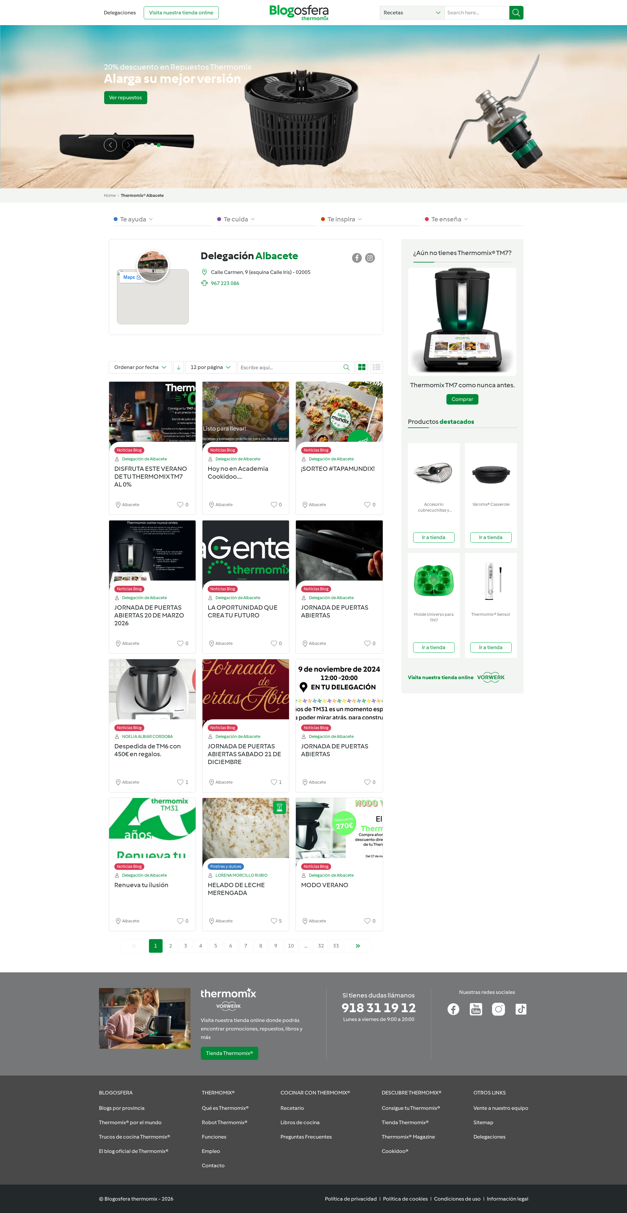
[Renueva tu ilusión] (152, 835)
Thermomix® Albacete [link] (142, 195)
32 (321, 946)
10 (291, 946)
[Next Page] (358, 946)
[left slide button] (110, 145)
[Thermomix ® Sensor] (491, 581)
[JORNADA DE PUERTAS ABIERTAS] (339, 558)
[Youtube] (476, 1009)
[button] (412, 13)
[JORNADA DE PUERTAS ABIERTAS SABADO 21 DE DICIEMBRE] (245, 697)
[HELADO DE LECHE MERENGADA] (245, 835)
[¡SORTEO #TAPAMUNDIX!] (339, 419)
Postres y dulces (225, 866)
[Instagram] (498, 1009)
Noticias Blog (129, 450)
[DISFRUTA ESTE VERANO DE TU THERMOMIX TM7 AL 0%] (152, 419)
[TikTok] (521, 1009)
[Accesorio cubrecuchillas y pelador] (434, 471)
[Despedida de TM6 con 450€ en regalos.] (152, 697)
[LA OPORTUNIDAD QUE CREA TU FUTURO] (245, 558)
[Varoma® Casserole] (491, 471)
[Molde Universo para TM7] (434, 581)
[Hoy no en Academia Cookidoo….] (245, 419)
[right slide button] (128, 145)
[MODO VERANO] (339, 835)
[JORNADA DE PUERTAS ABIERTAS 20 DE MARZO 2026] (152, 558)
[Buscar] (516, 13)
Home (110, 195)
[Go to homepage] (299, 12)
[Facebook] (453, 1009)
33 (336, 946)
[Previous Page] (134, 946)
